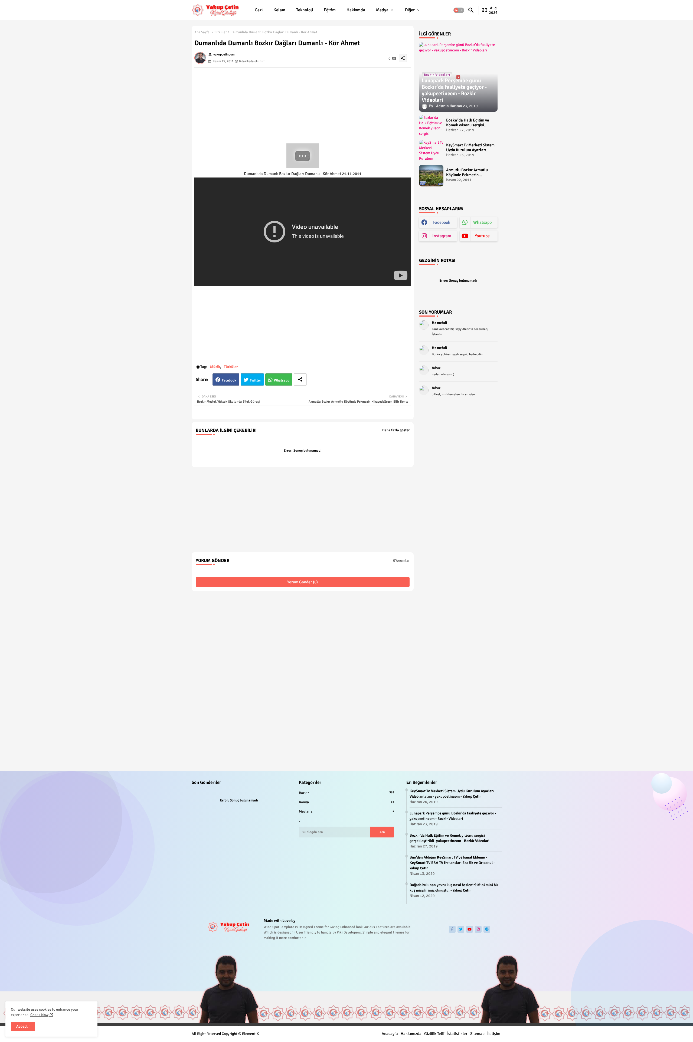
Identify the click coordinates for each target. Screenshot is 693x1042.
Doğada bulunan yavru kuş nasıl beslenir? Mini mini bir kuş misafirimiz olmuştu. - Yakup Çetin (454, 888)
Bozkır (346, 793)
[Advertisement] (302, 105)
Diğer (410, 10)
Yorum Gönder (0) (302, 582)
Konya (346, 802)
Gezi (259, 10)
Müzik (215, 366)
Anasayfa (390, 1033)
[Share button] (300, 379)
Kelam (279, 10)
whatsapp (482, 222)
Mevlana (346, 811)
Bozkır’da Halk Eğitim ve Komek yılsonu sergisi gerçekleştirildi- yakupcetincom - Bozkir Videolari (467, 122)
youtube (482, 236)
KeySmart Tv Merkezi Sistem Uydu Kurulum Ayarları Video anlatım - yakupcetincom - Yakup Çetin (470, 147)
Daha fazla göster (396, 430)
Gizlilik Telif (434, 1033)
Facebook (229, 380)
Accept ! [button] (23, 1026)
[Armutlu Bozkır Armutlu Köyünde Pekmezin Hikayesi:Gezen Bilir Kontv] (431, 175)
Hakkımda (355, 10)
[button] (458, 10)
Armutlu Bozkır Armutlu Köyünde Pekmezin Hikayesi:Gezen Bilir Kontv (469, 172)
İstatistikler (457, 1033)
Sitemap (477, 1033)
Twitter (255, 380)
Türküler (220, 32)
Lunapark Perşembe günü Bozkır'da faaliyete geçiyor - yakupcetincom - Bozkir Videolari (453, 816)
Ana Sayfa (202, 32)
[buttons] (452, 929)
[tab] (258, 10)
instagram (441, 236)
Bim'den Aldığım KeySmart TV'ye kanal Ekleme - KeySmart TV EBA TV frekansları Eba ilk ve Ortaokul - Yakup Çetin (452, 862)
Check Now (39, 1015)
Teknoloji (304, 10)
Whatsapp (281, 380)
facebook (441, 222)
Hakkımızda (411, 1033)
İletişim (493, 1033)
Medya (382, 10)
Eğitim (330, 10)
